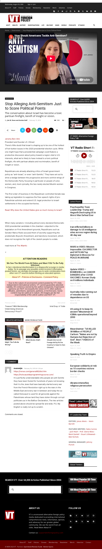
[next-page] (10, 352)
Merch (54, 8)
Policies (21, 8)
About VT (8, 8)
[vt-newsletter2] (83, 457)
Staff (14, 8)
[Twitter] (83, 11)
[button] (94, 25)
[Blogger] (54, 11)
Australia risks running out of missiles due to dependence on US (83, 295)
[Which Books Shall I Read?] (35, 331)
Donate (28, 8)
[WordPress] (91, 11)
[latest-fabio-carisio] (83, 407)
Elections (8, 339)
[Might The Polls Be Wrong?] (14, 332)
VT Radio (81, 25)
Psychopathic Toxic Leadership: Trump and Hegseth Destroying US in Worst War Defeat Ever (83, 211)
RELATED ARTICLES (14, 320)
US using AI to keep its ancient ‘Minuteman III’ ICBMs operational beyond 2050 (83, 313)
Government (16, 30)
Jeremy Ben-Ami (12, 139)
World (64, 25)
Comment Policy (51, 277)
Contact (69, 8)
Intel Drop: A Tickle (57, 306)
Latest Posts (75, 202)
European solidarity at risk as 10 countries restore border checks (83, 368)
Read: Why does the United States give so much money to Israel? (33, 210)
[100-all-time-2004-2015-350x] (83, 482)
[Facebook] (58, 11)
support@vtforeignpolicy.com (51, 533)
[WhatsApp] (33, 130)
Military (50, 25)
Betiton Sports (48, 547)
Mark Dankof (74, 434)
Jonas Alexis (82, 421)
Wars (57, 25)
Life (43, 25)
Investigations (33, 25)
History (23, 25)
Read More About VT (42, 527)
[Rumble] (70, 11)
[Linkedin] (39, 130)
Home (7, 30)
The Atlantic (22, 245)
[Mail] (62, 11)
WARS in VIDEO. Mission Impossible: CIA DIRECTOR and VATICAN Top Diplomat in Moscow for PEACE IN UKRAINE (83, 252)
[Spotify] (79, 11)
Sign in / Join (32, 4)
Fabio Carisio (91, 429)
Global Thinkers (76, 465)
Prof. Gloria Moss (87, 431)
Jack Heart (74, 431)
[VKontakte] (87, 11)
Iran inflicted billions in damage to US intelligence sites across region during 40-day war (83, 231)
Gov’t (8, 25)
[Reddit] (66, 11)
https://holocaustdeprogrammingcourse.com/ (33, 374)
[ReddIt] (45, 130)
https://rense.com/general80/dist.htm (30, 371)
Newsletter (46, 8)
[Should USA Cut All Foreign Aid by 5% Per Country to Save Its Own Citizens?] (56, 331)
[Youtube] (95, 11)
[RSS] (74, 11)
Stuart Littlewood (88, 434)
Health (15, 25)
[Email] (51, 130)
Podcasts (72, 25)
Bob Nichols (74, 437)
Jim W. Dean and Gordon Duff (17, 120)
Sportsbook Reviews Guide (33, 547)
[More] (57, 130)
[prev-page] (6, 352)
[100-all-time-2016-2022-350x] (83, 492)
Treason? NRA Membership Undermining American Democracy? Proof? (16, 309)
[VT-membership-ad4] (83, 128)
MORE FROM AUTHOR (33, 320)
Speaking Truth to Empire (83, 354)
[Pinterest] (28, 130)
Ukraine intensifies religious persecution (81, 384)
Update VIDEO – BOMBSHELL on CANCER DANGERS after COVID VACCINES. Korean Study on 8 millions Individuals (82, 275)
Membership (37, 8)
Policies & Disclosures (32, 277)
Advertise (62, 8)
